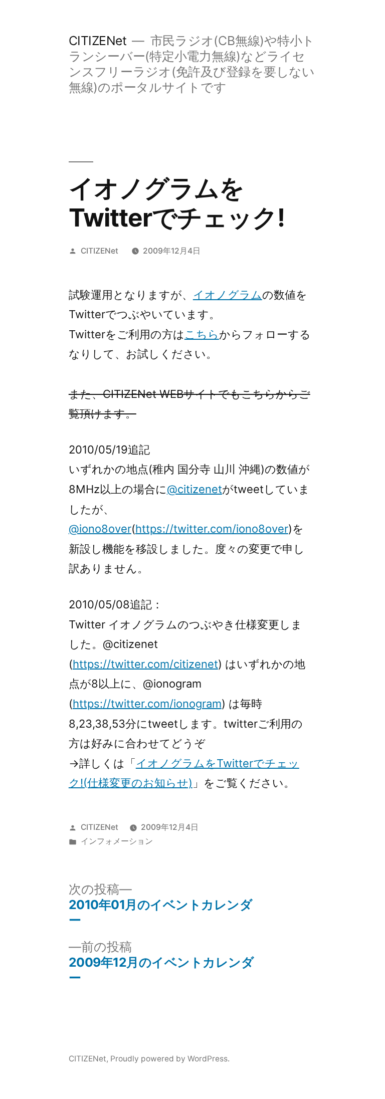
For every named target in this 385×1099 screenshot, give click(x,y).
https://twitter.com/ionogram (147, 703)
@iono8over (100, 528)
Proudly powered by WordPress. (170, 1058)
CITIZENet (98, 40)
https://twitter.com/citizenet (145, 664)
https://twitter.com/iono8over (211, 528)
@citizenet (194, 489)
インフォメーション (117, 841)
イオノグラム (227, 294)
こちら (201, 334)
